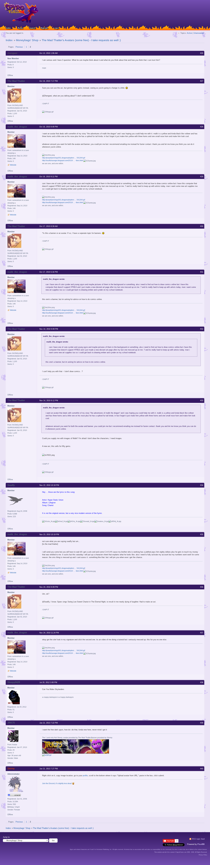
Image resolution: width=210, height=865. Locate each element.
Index (8, 28)
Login (56, 28)
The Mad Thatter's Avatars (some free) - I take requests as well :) (81, 40)
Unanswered (199, 33)
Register (44, 28)
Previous (19, 47)
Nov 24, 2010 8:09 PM (48, 587)
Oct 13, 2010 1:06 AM (48, 53)
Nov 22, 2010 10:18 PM (49, 485)
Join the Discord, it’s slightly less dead (57, 783)
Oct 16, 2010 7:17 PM (48, 81)
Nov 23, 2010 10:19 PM (49, 534)
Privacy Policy (203, 855)
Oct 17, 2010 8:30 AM (48, 226)
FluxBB (201, 844)
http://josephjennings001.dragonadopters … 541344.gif (63, 158)
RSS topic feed (198, 839)
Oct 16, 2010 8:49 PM (48, 127)
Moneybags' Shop (27, 40)
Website (13, 165)
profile (85, 775)
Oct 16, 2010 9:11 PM (48, 177)
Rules (20, 28)
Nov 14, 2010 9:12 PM (48, 400)
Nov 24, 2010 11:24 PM (49, 633)
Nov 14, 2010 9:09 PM (48, 329)
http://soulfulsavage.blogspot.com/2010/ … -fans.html (62, 161)
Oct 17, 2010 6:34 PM (48, 272)
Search (32, 28)
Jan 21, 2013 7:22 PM (48, 723)
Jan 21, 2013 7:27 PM (48, 769)
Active (189, 33)
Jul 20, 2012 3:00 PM (48, 682)
